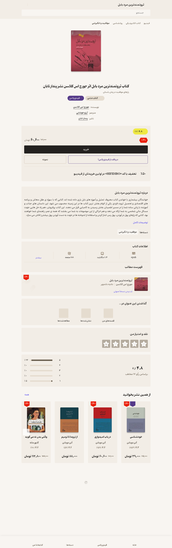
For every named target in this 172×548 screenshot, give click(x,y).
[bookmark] (94, 77)
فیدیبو (147, 23)
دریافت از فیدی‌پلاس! (108, 159)
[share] (78, 77)
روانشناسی (117, 23)
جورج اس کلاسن (81, 107)
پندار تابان (83, 118)
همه (27, 395)
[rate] (144, 344)
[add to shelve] (108, 313)
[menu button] (23, 5)
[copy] (27, 173)
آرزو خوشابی (82, 113)
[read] (63, 313)
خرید (86, 149)
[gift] (86, 77)
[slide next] (26, 432)
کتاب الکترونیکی (133, 23)
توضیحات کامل (140, 223)
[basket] (32, 5)
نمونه (45, 159)
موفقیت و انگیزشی (101, 23)
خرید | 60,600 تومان (44, 543)
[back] (148, 5)
